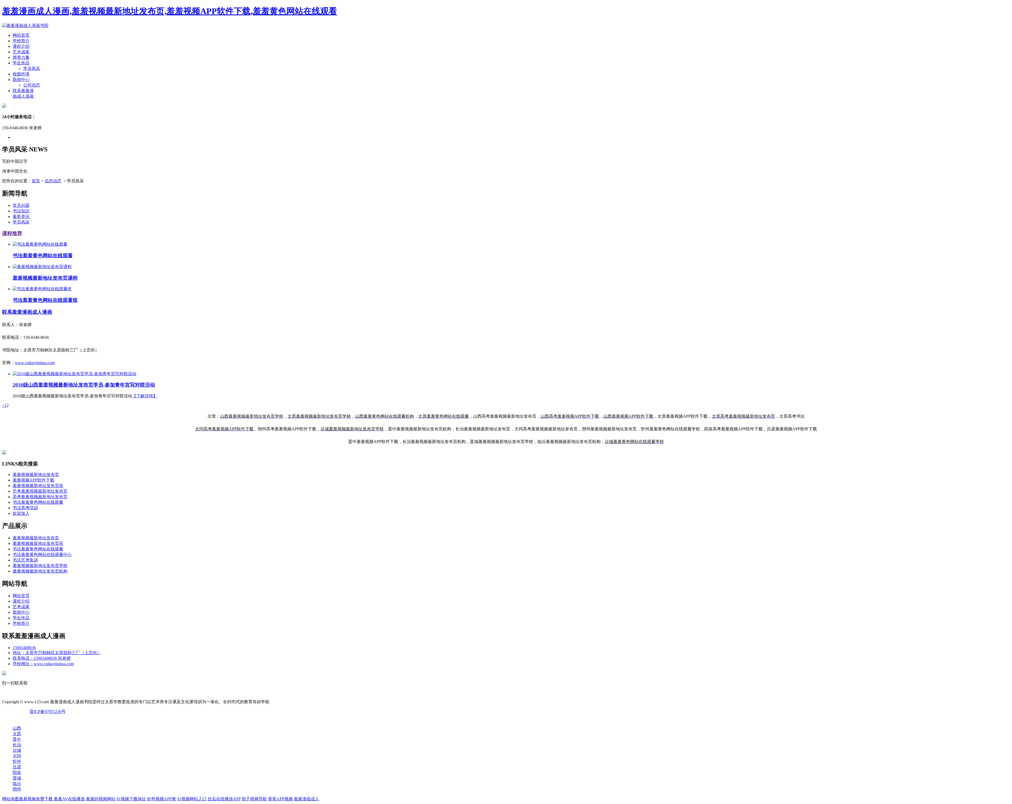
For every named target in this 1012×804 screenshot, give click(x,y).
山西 (17, 728)
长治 (17, 745)
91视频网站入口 (192, 799)
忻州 (17, 761)
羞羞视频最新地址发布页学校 (40, 565)
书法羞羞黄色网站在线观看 (38, 502)
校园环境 (21, 74)
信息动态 (53, 181)
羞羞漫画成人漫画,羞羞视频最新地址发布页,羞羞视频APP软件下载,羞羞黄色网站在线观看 (169, 11)
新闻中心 (21, 79)
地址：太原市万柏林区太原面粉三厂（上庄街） (57, 652)
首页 (36, 181)
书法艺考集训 (25, 560)
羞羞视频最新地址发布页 (36, 474)
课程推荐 (12, 233)
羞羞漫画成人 (306, 799)
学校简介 (21, 41)
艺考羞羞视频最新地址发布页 (40, 491)
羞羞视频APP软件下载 (33, 480)
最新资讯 (21, 216)
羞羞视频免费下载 (36, 799)
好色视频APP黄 (161, 799)
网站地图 (10, 799)
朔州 (17, 789)
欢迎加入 (21, 513)
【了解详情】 (144, 396)
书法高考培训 (25, 508)
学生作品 (21, 63)
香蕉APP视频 (280, 799)
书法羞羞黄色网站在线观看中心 (42, 554)
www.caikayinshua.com (35, 362)
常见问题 (21, 205)
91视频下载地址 (131, 799)
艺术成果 (21, 52)
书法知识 (21, 211)
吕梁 (17, 767)
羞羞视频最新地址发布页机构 (40, 571)
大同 (17, 756)
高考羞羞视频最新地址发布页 (40, 496)
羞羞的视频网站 (100, 799)
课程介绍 (21, 46)
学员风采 (31, 68)
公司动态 (31, 85)
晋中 (17, 739)
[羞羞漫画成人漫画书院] (25, 25)
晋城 (17, 778)
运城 (17, 750)
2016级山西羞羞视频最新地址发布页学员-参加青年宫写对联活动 (84, 385)
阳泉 (17, 772)
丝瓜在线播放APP (224, 799)
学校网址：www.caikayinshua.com (43, 664)
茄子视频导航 (254, 799)
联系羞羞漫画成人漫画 (27, 312)
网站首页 (21, 35)
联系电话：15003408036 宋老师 (42, 658)
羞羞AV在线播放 (69, 799)
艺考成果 (21, 607)
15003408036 (24, 647)
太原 (17, 733)
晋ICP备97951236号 (48, 711)
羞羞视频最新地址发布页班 (38, 485)
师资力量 (21, 57)
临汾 (17, 783)
